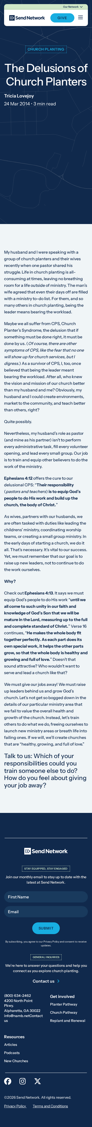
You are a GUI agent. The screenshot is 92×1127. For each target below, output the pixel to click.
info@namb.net (16, 1015)
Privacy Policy (15, 1106)
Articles (10, 1044)
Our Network (71, 6)
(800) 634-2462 (17, 995)
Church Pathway (63, 1012)
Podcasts (12, 1052)
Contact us (43, 981)
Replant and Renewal (67, 1020)
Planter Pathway (63, 1004)
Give (62, 18)
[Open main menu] (80, 18)
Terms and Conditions (50, 1106)
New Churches (16, 1061)
